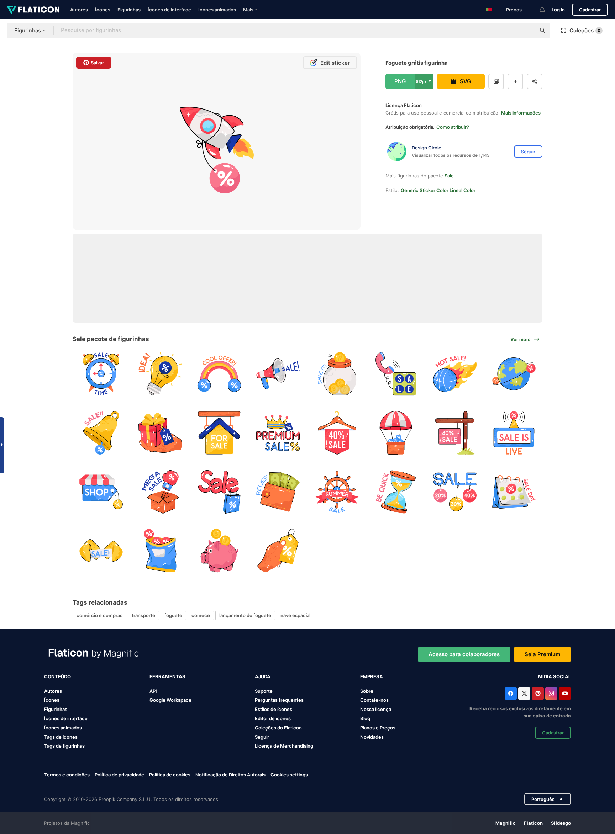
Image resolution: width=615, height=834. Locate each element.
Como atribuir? (452, 127)
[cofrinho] (219, 550)
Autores (79, 9)
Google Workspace (170, 700)
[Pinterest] (538, 693)
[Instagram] (551, 693)
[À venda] (219, 433)
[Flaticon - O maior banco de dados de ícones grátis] (33, 10)
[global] (513, 374)
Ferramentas (167, 676)
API (153, 691)
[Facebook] (511, 693)
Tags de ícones (61, 737)
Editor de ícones (273, 718)
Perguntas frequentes (279, 700)
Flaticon (533, 823)
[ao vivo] (513, 433)
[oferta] (278, 374)
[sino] (101, 433)
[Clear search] (527, 30)
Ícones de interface (169, 9)
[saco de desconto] (160, 550)
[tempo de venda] (101, 374)
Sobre (366, 691)
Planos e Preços (377, 728)
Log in (558, 9)
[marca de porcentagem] (337, 433)
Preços (514, 9)
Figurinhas (129, 9)
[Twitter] (524, 693)
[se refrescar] (219, 374)
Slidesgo (561, 823)
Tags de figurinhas (64, 746)
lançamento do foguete (245, 615)
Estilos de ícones (273, 709)
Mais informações (521, 113)
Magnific (505, 823)
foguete (173, 615)
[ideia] (160, 374)
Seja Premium (542, 654)
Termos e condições (67, 774)
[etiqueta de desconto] (278, 550)
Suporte (264, 691)
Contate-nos (374, 700)
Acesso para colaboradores (464, 654)
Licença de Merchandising (284, 746)
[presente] (160, 433)
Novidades (372, 737)
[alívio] (278, 491)
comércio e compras (99, 615)
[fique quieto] (396, 491)
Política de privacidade (119, 774)
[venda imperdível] (455, 374)
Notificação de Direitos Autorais (230, 774)
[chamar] (396, 374)
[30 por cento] (455, 433)
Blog (365, 718)
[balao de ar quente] (396, 433)
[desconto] (101, 491)
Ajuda (262, 676)
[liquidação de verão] (337, 491)
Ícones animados (217, 9)
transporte (143, 615)
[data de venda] (513, 491)
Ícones (102, 9)
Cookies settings (289, 774)
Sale (449, 176)
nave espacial (295, 615)
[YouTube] (565, 693)
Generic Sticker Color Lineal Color (438, 190)
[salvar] (337, 374)
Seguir (262, 737)
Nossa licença (375, 709)
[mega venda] (160, 491)
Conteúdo (57, 676)
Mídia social (554, 676)
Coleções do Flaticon (278, 728)
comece (200, 615)
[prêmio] (278, 433)
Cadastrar (590, 9)
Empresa (371, 676)
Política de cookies (169, 774)
